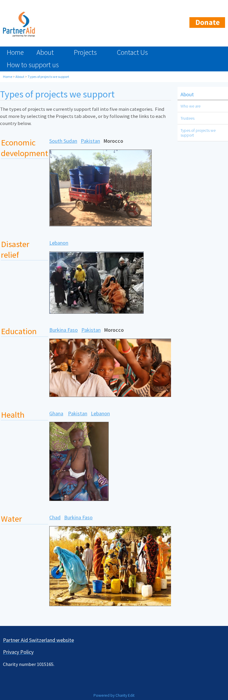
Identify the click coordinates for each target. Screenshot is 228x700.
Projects (85, 52)
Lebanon (58, 242)
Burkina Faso (63, 330)
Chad (55, 517)
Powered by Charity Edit (114, 695)
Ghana (56, 413)
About (45, 52)
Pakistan (90, 141)
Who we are (190, 106)
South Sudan (63, 141)
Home (15, 52)
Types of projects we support (48, 76)
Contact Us (132, 52)
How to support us (33, 64)
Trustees (187, 118)
